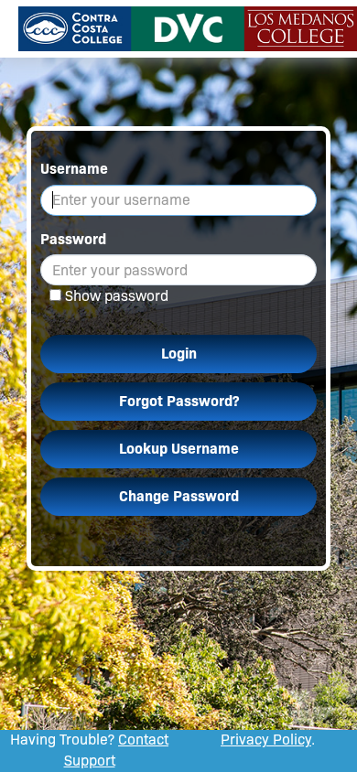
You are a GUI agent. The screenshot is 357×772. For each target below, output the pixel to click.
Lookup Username (179, 448)
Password (73, 239)
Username (74, 168)
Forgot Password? (179, 401)
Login (179, 353)
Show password (116, 296)
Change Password (179, 496)
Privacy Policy (266, 739)
